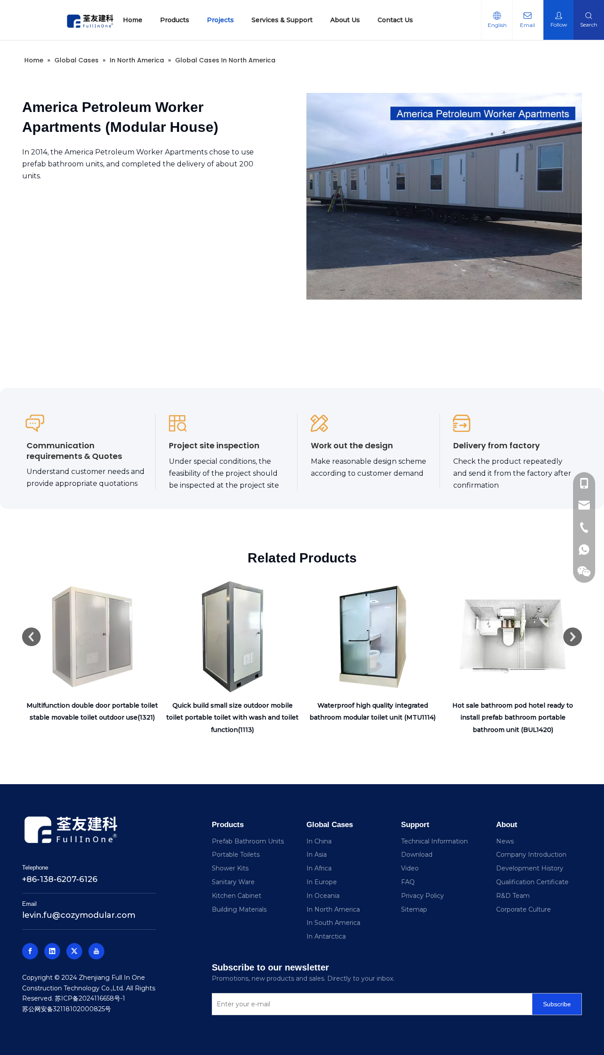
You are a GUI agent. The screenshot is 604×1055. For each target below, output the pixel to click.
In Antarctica (326, 936)
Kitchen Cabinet (236, 896)
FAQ (408, 882)
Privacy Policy (422, 896)
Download (416, 855)
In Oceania (323, 896)
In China (319, 841)
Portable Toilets (236, 855)
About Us (345, 20)
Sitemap (414, 909)
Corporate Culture (523, 909)
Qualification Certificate (532, 882)
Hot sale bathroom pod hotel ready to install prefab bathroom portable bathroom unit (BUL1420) (512, 717)
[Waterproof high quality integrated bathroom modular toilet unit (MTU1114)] (372, 636)
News (505, 841)
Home (132, 20)
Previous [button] (31, 637)
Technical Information (434, 841)
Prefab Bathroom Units (248, 841)
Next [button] (572, 637)
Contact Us (395, 20)
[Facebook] (30, 951)
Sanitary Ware (233, 882)
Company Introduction (531, 855)
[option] (92, 649)
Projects (220, 20)
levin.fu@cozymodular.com (78, 915)
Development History (529, 868)
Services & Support (282, 20)
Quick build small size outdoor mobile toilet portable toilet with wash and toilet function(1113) (232, 717)
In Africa (319, 868)
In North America (333, 909)
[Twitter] (74, 951)
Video (410, 868)
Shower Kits (230, 868)
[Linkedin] (52, 951)
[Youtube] (96, 951)
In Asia (316, 855)
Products (174, 20)
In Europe (321, 882)
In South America (333, 923)
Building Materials (239, 909)
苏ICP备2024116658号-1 (90, 998)
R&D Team (513, 896)
